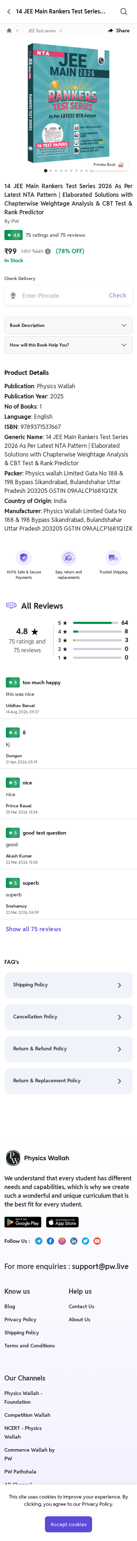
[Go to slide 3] (56, 171)
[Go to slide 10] (92, 171)
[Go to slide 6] (71, 171)
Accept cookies (68, 1524)
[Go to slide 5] (66, 171)
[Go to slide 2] (51, 171)
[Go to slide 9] (86, 171)
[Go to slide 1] (45, 171)
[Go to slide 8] (81, 171)
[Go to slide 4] (61, 171)
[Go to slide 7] (76, 171)
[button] (119, 30)
